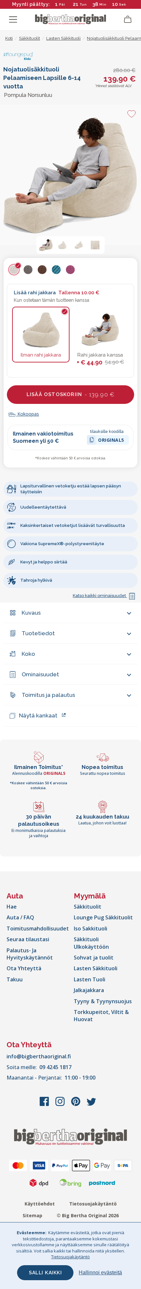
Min (103, 4)
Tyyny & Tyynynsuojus (103, 1001)
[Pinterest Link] (76, 1104)
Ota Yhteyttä (24, 968)
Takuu (15, 979)
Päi (62, 4)
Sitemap (32, 1215)
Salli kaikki (45, 1273)
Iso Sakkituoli (90, 928)
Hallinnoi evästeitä (100, 1272)
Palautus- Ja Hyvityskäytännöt (30, 954)
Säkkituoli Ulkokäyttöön (91, 943)
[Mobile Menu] (13, 19)
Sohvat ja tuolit (93, 957)
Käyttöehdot (40, 1204)
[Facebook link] (45, 1104)
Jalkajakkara (89, 990)
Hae (12, 906)
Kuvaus (31, 612)
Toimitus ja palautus (48, 695)
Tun (83, 4)
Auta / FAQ (20, 917)
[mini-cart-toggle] (128, 19)
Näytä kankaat (38, 715)
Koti (9, 38)
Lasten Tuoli (89, 979)
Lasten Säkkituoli (95, 968)
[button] (45, 245)
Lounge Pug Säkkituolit (103, 917)
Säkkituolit (87, 906)
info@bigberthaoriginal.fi (39, 1056)
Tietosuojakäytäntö (93, 1204)
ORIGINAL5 (111, 441)
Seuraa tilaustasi (28, 939)
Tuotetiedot (38, 633)
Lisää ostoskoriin (70, 394)
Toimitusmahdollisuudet (38, 928)
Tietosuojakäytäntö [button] (70, 1257)
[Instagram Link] (60, 1104)
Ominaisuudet (40, 674)
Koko (28, 654)
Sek (121, 4)
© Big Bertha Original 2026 (88, 1215)
